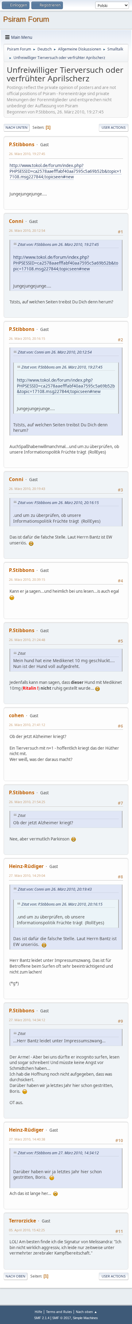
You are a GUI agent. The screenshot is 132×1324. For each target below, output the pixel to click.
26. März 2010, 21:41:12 (27, 724)
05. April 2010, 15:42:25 (27, 1230)
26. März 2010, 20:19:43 (27, 488)
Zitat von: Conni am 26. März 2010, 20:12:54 (55, 352)
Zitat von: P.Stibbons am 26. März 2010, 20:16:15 (58, 502)
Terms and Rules (59, 1311)
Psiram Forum (26, 19)
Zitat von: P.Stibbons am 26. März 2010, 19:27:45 (58, 244)
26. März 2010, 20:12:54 (27, 230)
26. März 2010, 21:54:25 (27, 801)
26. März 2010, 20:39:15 (27, 579)
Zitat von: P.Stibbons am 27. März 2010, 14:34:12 (58, 1152)
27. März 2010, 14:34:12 (27, 1020)
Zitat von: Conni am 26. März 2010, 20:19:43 (55, 889)
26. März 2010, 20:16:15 (27, 338)
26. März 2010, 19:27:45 (27, 153)
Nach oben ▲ (86, 1311)
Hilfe (38, 1311)
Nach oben (15, 1276)
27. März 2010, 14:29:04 (27, 875)
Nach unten (17, 127)
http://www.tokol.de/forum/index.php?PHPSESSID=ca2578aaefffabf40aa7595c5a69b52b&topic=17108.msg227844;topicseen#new (66, 171)
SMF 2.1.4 (41, 1318)
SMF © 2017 (61, 1318)
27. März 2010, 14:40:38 (27, 1139)
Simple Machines (85, 1318)
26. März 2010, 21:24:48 (27, 639)
